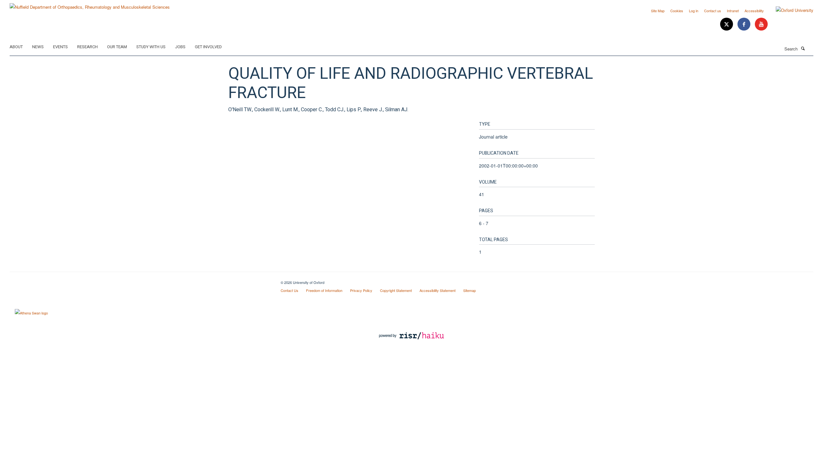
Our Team (117, 47)
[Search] (802, 48)
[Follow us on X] (727, 24)
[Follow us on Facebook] (744, 24)
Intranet (733, 10)
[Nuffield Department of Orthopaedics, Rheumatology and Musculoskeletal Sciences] (90, 5)
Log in (693, 10)
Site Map (658, 10)
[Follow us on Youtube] (761, 24)
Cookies (676, 10)
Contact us (712, 10)
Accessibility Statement (438, 290)
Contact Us (289, 290)
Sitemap (469, 290)
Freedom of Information (324, 290)
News (38, 47)
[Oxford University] (789, 10)
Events (60, 47)
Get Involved (208, 47)
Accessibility (754, 10)
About (16, 47)
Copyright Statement (396, 290)
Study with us (151, 47)
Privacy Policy (361, 290)
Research (87, 47)
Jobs (180, 47)
